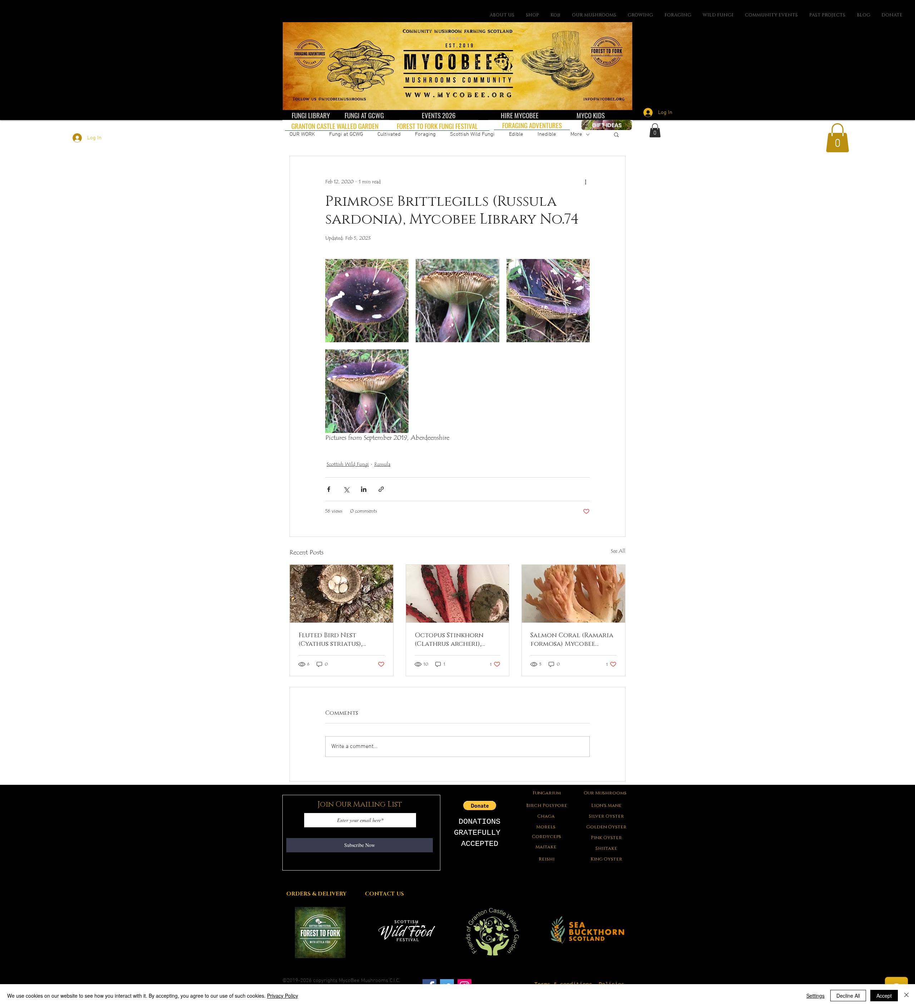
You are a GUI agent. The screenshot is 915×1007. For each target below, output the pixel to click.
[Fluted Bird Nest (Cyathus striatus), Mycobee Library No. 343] (341, 594)
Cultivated (389, 134)
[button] (616, 134)
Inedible (547, 134)
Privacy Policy (282, 995)
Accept (884, 995)
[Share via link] (381, 489)
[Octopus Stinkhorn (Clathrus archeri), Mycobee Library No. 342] (457, 594)
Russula (382, 464)
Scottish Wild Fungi (472, 134)
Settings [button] (815, 995)
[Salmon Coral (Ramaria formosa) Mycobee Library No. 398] (573, 594)
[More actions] (585, 182)
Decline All (848, 995)
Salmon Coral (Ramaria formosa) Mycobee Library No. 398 (571, 639)
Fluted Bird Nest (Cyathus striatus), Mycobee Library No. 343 (339, 639)
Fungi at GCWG (346, 134)
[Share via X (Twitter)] (346, 489)
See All (618, 551)
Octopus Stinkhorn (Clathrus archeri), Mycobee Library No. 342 (456, 639)
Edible (516, 134)
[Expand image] (367, 300)
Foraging (425, 134)
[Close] (906, 995)
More (576, 134)
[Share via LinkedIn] (363, 489)
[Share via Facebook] (328, 489)
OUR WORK (302, 134)
